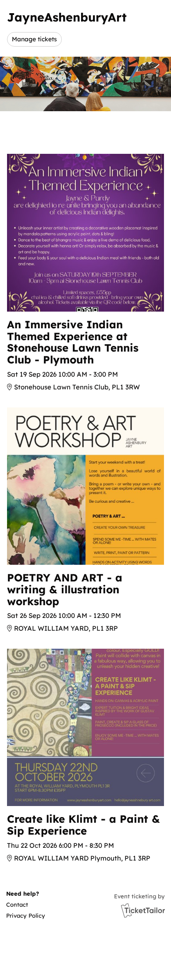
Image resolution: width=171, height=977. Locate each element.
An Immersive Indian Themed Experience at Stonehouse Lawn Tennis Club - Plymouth (73, 342)
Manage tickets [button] (34, 39)
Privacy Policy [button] (25, 915)
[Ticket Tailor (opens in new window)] (143, 910)
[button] (25, 904)
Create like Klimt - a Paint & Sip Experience (83, 824)
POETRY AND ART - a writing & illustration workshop (64, 589)
